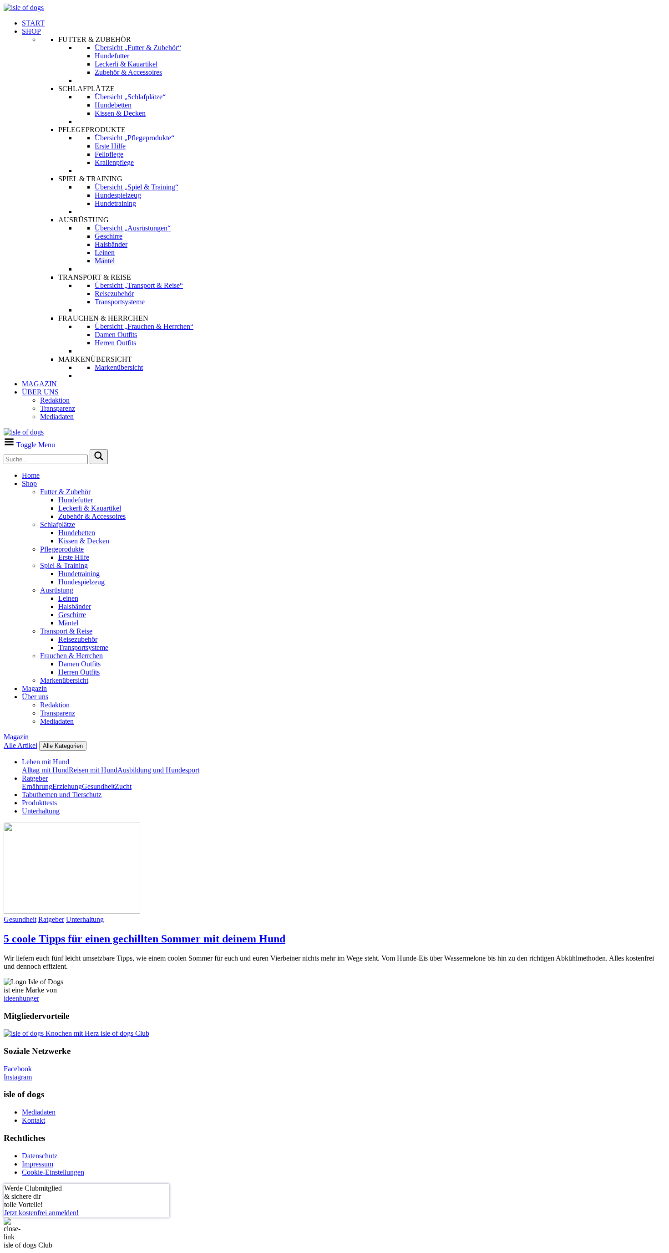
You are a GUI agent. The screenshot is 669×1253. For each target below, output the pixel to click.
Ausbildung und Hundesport (158, 770)
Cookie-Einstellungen (53, 1172)
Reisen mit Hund (93, 770)
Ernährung (37, 786)
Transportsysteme (83, 647)
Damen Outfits (79, 664)
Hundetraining (79, 574)
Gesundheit (98, 786)
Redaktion (55, 705)
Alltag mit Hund (45, 770)
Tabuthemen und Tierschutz (61, 794)
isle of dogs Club (124, 1033)
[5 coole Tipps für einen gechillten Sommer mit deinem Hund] (72, 911)
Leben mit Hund (45, 762)
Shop (29, 483)
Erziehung (67, 786)
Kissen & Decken (83, 541)
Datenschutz (39, 1156)
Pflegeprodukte (62, 549)
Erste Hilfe (73, 557)
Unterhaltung (41, 811)
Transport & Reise (66, 631)
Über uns (35, 697)
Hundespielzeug (81, 582)
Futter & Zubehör (65, 492)
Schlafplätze (57, 524)
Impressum (37, 1164)
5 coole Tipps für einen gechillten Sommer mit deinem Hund (144, 939)
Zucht (123, 786)
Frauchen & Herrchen (71, 656)
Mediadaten (57, 721)
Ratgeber (35, 778)
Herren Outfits (79, 672)
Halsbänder (74, 606)
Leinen (68, 598)
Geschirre (72, 615)
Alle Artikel (20, 745)
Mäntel (68, 623)
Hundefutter (75, 500)
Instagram (18, 1077)
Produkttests (39, 803)
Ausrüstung (56, 590)
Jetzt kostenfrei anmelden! (41, 1213)
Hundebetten (76, 533)
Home (31, 475)
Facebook (18, 1069)
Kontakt (33, 1120)
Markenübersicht (64, 680)
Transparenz (57, 713)
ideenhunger (21, 998)
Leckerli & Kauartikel (89, 508)
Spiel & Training (64, 565)
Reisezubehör (77, 639)
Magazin (34, 688)
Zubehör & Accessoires (92, 516)
